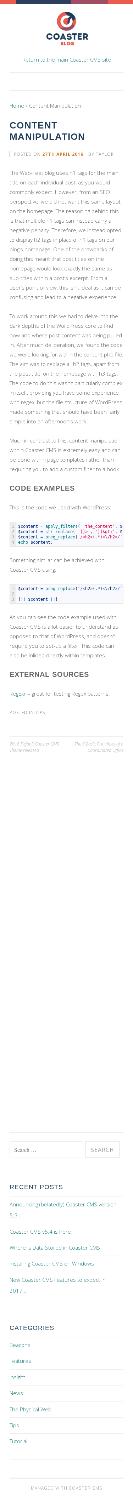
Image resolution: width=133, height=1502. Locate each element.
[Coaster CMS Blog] (66, 49)
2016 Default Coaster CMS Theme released (34, 747)
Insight (17, 1377)
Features (20, 1360)
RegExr (18, 693)
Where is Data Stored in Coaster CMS (55, 1247)
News (16, 1393)
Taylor (105, 154)
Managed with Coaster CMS (66, 1488)
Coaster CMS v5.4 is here (40, 1231)
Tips (40, 712)
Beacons (20, 1344)
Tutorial (18, 1441)
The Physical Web (30, 1409)
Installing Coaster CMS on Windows (52, 1263)
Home (17, 105)
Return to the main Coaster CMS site (66, 59)
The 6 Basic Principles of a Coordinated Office (98, 747)
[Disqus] (66, 846)
